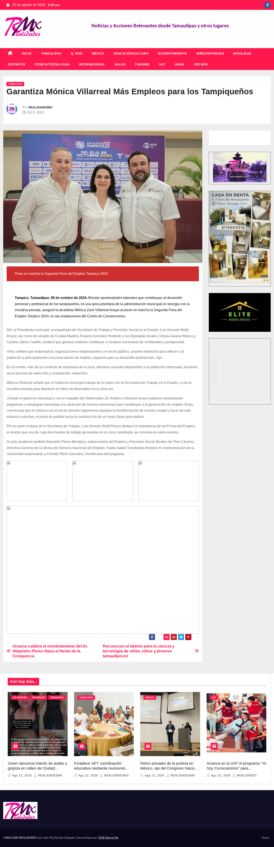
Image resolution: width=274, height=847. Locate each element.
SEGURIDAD (38, 697)
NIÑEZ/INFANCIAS (210, 53)
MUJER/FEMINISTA (172, 53)
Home (265, 837)
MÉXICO (98, 53)
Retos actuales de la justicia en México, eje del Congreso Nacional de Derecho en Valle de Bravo (170, 768)
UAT (162, 64)
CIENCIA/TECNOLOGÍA (52, 64)
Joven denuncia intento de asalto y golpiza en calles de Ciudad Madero (37, 768)
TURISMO (142, 64)
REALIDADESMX (40, 107)
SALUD (120, 64)
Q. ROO (76, 53)
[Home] (10, 53)
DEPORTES (16, 64)
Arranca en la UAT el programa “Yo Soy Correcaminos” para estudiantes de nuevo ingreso (236, 768)
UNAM (179, 64)
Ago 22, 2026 (22, 775)
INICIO (27, 53)
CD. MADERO (20, 697)
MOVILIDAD (242, 53)
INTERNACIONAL (92, 64)
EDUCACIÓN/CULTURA (131, 53)
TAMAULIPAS (51, 53)
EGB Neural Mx (108, 837)
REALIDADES (246, 775)
